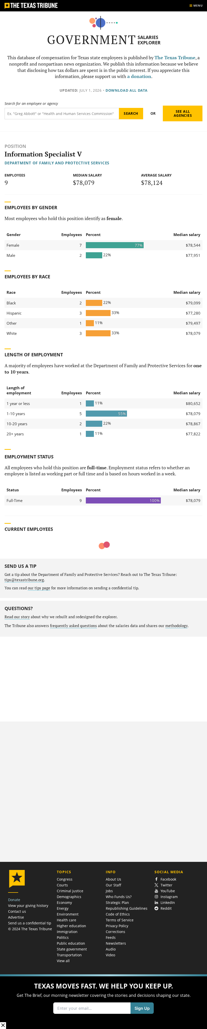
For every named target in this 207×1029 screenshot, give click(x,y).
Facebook (168, 879)
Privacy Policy (117, 925)
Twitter (166, 885)
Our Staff (113, 885)
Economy (64, 902)
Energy (62, 908)
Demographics (69, 896)
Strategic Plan (117, 902)
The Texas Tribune (174, 58)
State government (72, 949)
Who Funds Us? (119, 896)
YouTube (168, 890)
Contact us (17, 911)
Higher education (71, 925)
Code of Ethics (118, 914)
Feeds (111, 937)
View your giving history (28, 905)
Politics (63, 937)
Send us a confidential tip (29, 923)
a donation (139, 76)
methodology (176, 625)
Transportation (69, 955)
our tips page (39, 588)
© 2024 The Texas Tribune (30, 928)
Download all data (127, 90)
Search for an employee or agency (31, 104)
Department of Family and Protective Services (57, 162)
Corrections (115, 931)
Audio (111, 949)
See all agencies (183, 113)
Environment (68, 914)
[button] (103, 1001)
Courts (62, 885)
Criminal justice (70, 890)
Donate (14, 899)
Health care (66, 920)
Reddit (166, 908)
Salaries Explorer (149, 40)
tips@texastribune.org (24, 579)
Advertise (16, 917)
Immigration (67, 931)
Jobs (109, 890)
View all (63, 960)
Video (110, 955)
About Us (113, 879)
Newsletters (116, 943)
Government (91, 40)
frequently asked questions (73, 625)
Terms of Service (120, 920)
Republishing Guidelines (126, 908)
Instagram (169, 896)
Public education (71, 943)
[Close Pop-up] (3, 1025)
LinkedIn (168, 902)
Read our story (17, 616)
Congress (64, 879)
